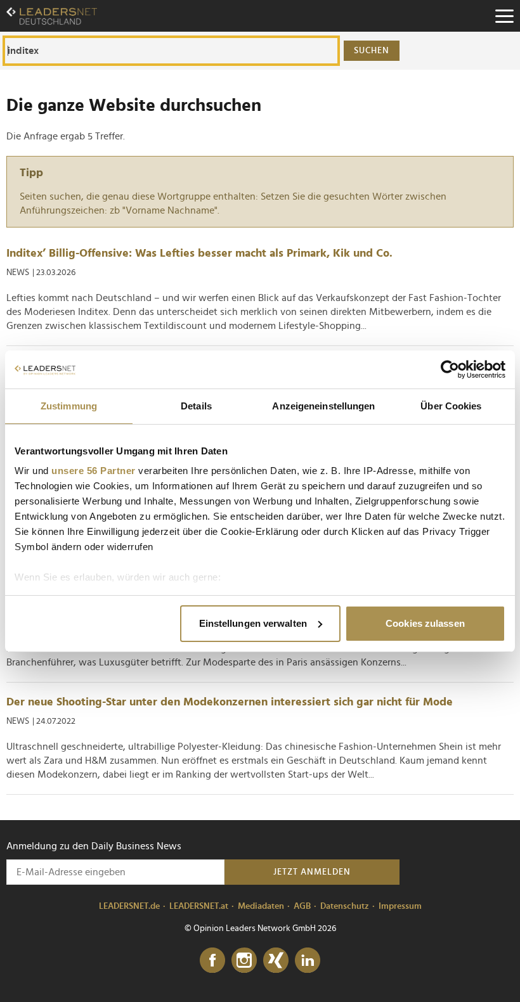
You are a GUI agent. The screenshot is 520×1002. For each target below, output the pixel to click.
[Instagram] (244, 960)
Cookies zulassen (425, 623)
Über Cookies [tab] (450, 406)
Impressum (400, 906)
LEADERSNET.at (198, 906)
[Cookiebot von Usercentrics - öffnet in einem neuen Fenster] (449, 369)
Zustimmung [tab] (69, 406)
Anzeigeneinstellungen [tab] (323, 406)
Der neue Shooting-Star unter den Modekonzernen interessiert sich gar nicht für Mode (229, 702)
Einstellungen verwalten (253, 623)
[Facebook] (212, 960)
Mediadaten (261, 906)
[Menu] (504, 16)
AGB (302, 906)
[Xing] (276, 960)
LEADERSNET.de (129, 906)
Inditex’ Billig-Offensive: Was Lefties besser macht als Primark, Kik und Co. (199, 253)
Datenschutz (344, 906)
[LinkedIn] (307, 960)
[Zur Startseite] (51, 15)
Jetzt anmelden (312, 872)
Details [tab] (196, 406)
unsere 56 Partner (93, 470)
